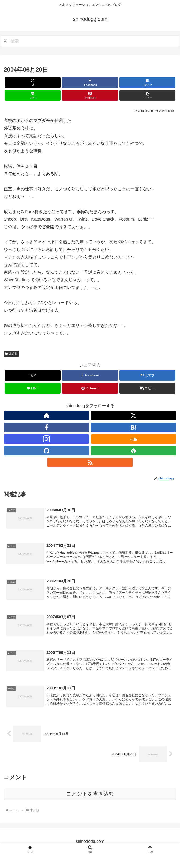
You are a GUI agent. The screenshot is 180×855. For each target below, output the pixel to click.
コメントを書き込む (90, 794)
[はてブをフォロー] (133, 427)
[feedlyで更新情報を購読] (133, 450)
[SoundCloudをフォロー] (133, 439)
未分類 (13, 353)
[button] (147, 95)
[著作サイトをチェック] (46, 415)
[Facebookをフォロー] (46, 427)
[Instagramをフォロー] (46, 439)
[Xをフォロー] (133, 415)
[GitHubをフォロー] (46, 450)
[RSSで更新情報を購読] (90, 462)
